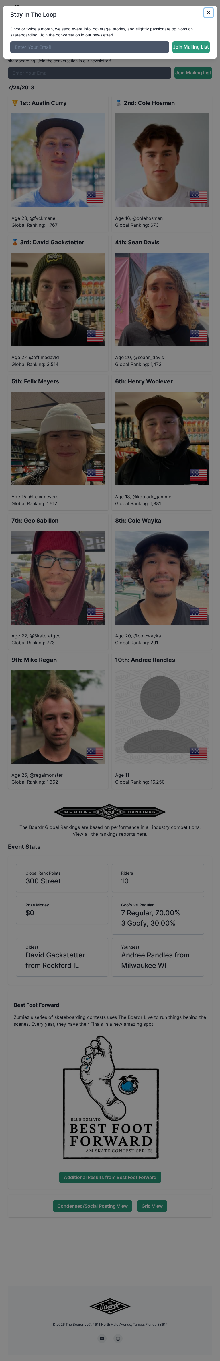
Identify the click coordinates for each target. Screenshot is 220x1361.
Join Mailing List (191, 47)
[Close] (208, 12)
